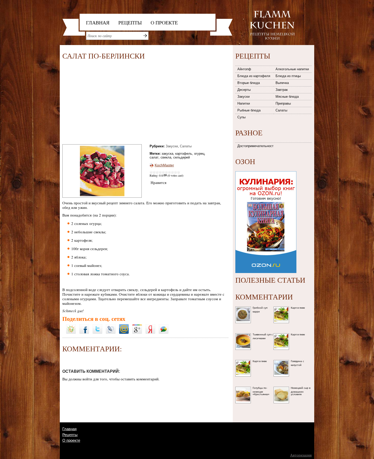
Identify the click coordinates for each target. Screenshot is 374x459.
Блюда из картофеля (253, 76)
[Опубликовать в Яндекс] (150, 325)
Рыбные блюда (249, 110)
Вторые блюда (248, 83)
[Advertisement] (105, 103)
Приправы (283, 103)
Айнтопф (244, 69)
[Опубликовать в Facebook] (84, 325)
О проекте (164, 22)
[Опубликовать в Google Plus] (137, 325)
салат (154, 157)
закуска (167, 153)
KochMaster (164, 165)
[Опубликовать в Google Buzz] (163, 325)
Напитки (243, 103)
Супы (241, 117)
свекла (166, 157)
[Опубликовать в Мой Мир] (124, 325)
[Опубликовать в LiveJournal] (111, 325)
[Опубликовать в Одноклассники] (71, 322)
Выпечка (282, 83)
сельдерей (181, 157)
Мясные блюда (287, 96)
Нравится (158, 182)
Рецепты (130, 22)
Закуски (172, 146)
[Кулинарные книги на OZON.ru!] (265, 169)
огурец (199, 153)
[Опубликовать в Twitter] (97, 325)
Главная (97, 22)
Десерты (244, 90)
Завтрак (282, 90)
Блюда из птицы (288, 76)
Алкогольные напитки (292, 69)
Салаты (186, 146)
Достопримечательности (255, 146)
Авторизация (301, 455)
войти (87, 378)
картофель (183, 153)
